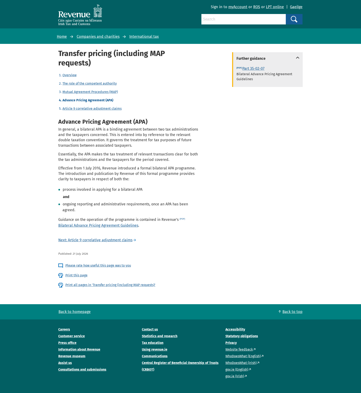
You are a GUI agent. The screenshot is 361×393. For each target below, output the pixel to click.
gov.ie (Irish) (234, 376)
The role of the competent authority (89, 83)
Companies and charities (98, 36)
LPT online (275, 7)
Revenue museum (71, 356)
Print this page (76, 275)
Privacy (231, 343)
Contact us (150, 329)
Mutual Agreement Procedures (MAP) (90, 92)
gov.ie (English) (236, 369)
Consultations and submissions (82, 369)
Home (62, 36)
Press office (67, 343)
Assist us (65, 363)
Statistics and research (159, 336)
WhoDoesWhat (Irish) (241, 363)
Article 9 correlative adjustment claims (92, 109)
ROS (256, 7)
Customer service (71, 336)
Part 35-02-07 (253, 68)
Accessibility (235, 329)
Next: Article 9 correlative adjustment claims (95, 240)
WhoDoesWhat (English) (243, 356)
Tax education (152, 343)
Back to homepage (74, 311)
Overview (69, 75)
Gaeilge (296, 7)
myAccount (237, 7)
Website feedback (239, 349)
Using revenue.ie (154, 349)
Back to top (292, 311)
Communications (155, 356)
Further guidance (251, 58)
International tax (144, 36)
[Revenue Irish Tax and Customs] (80, 14)
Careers (64, 329)
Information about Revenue (79, 349)
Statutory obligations (241, 336)
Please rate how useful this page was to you (98, 265)
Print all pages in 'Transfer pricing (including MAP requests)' (110, 285)
